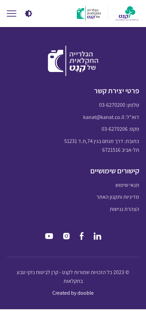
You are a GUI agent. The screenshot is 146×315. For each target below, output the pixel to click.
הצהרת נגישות (124, 209)
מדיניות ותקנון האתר (117, 196)
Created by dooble (73, 292)
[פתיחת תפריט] (11, 13)
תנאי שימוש (127, 185)
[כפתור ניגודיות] (29, 13)
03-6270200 (112, 104)
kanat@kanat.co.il (103, 117)
